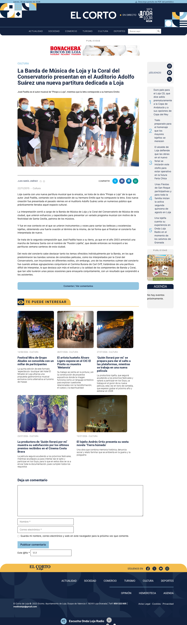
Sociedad (54, 31)
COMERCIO (110, 580)
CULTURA (148, 580)
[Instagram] (167, 568)
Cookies (156, 603)
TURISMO (129, 580)
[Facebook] (148, 568)
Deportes (119, 31)
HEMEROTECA (147, 593)
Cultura (103, 31)
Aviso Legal (144, 603)
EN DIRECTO (129, 15)
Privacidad (168, 603)
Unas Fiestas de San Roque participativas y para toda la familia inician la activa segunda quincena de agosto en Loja (163, 198)
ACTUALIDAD (69, 580)
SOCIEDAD (90, 580)
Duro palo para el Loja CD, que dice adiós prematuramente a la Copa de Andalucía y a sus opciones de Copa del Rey (163, 102)
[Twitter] (154, 568)
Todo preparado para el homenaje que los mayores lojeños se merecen (162, 131)
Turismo (88, 31)
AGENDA (168, 593)
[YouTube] (161, 568)
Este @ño (24, 552)
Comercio (71, 31)
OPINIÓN (126, 593)
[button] (109, 620)
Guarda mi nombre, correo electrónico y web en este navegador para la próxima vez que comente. (75, 536)
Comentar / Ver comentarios (78, 286)
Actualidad (36, 31)
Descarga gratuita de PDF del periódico (156, 2)
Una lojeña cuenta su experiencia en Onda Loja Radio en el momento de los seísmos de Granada (162, 230)
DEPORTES (167, 580)
